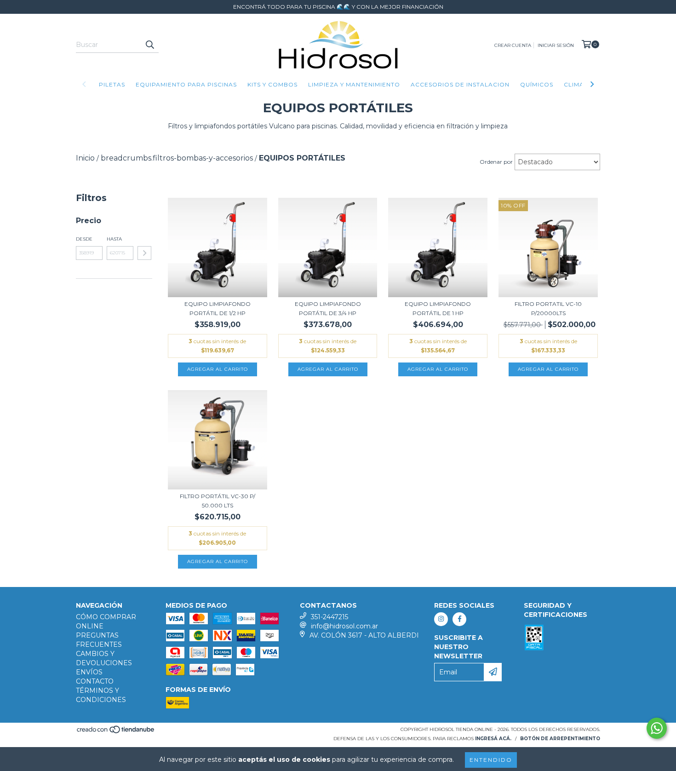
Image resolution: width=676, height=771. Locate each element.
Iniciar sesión (556, 45)
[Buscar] (149, 44)
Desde (84, 239)
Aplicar (144, 253)
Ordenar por (496, 161)
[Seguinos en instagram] (441, 619)
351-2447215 (329, 617)
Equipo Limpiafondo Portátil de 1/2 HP (217, 308)
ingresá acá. (493, 739)
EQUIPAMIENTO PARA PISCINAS (186, 84)
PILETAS (112, 84)
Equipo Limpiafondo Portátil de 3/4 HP (328, 308)
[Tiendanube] (116, 732)
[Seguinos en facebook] (459, 619)
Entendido (491, 759)
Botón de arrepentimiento (560, 739)
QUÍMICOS (536, 84)
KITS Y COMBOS (272, 84)
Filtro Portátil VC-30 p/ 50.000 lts (217, 501)
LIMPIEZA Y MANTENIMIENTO (354, 84)
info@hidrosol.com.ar (344, 626)
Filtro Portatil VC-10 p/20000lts (548, 308)
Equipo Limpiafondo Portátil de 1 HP (438, 308)
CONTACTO (95, 681)
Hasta (114, 239)
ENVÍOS (89, 672)
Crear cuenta (512, 45)
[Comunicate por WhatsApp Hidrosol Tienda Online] (657, 728)
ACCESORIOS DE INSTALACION (460, 84)
